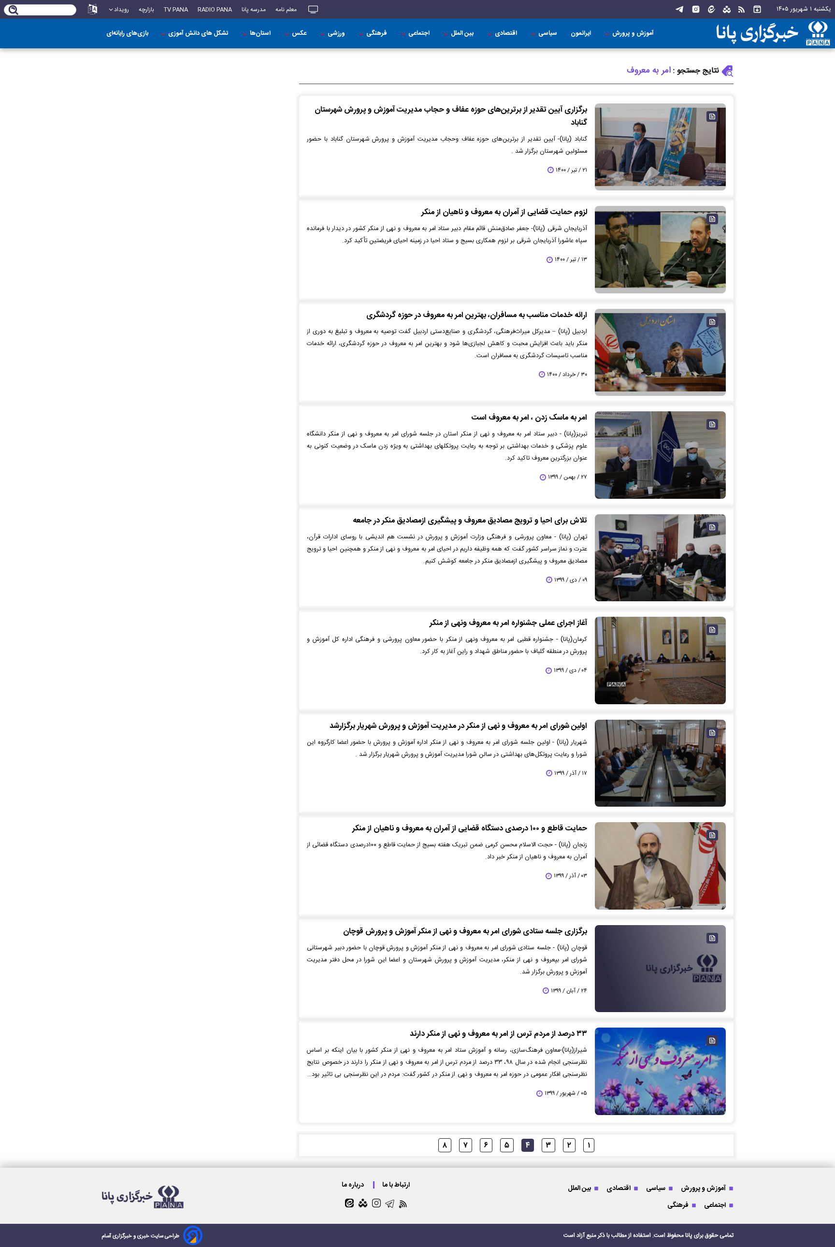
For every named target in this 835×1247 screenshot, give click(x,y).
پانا (688, 1235)
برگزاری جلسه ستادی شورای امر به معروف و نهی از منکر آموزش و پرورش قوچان (465, 931)
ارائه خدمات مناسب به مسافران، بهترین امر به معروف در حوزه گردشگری (476, 315)
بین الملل (463, 34)
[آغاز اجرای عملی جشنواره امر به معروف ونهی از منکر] (660, 660)
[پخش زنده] (313, 9)
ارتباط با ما (396, 1184)
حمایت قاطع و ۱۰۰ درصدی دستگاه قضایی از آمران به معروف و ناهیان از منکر (469, 828)
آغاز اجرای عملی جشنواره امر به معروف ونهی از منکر (508, 623)
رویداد (121, 10)
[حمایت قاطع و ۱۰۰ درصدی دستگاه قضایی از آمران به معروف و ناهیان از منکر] (660, 865)
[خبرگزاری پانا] (773, 33)
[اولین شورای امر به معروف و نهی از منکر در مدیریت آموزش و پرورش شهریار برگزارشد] (660, 763)
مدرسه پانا (254, 10)
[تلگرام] (679, 9)
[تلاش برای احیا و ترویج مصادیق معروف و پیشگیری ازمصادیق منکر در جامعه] (660, 557)
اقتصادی (506, 34)
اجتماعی (419, 34)
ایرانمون (581, 34)
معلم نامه (286, 10)
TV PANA (176, 10)
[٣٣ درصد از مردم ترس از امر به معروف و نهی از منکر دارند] (660, 1071)
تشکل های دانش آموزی (199, 34)
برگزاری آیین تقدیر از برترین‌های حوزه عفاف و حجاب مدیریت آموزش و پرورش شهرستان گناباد (451, 116)
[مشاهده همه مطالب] (757, 9)
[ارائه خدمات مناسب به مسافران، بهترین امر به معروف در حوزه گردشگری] (660, 352)
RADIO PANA (215, 10)
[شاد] (727, 10)
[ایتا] (711, 9)
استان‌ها (261, 34)
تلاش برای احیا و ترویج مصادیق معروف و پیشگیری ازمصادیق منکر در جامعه (470, 520)
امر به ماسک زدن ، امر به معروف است (529, 417)
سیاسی (548, 34)
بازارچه (146, 10)
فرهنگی (377, 34)
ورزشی (337, 34)
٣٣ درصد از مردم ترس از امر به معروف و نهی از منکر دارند (498, 1034)
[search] (14, 10)
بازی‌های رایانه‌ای (127, 34)
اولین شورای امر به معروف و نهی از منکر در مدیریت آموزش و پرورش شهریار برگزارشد (458, 726)
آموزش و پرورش (633, 34)
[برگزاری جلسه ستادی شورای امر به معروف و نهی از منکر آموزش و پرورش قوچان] (660, 968)
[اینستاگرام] (695, 9)
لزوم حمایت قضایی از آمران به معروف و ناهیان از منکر (504, 212)
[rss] (741, 9)
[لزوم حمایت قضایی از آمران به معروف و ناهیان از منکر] (660, 249)
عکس (300, 34)
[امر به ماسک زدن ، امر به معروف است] (660, 454)
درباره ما (353, 1184)
